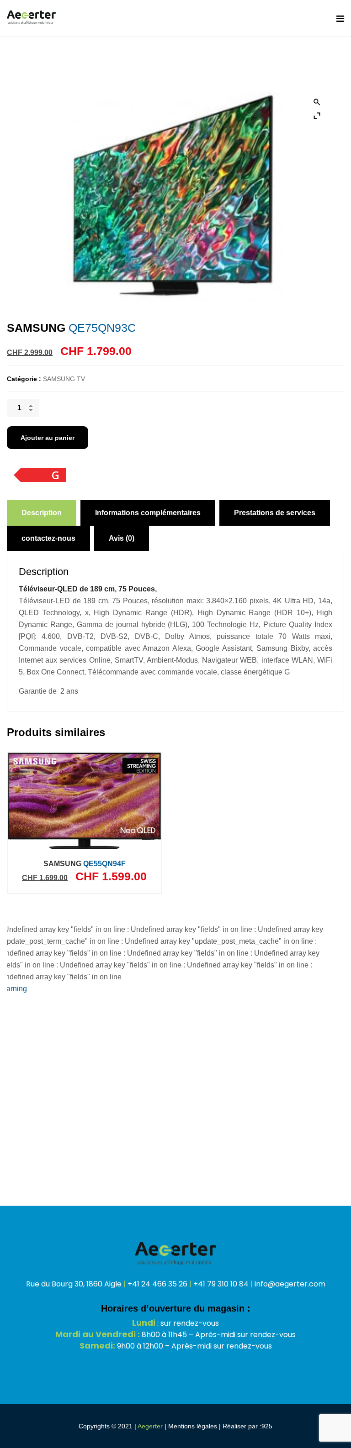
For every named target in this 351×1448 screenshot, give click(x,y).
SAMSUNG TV (64, 378)
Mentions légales (192, 1426)
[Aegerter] (31, 18)
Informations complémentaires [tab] (148, 513)
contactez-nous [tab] (48, 538)
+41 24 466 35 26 (157, 1284)
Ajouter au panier (47, 437)
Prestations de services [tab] (274, 513)
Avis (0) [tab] (121, 538)
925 (266, 1426)
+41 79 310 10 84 (221, 1284)
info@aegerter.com (290, 1284)
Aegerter (150, 1426)
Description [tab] (41, 513)
